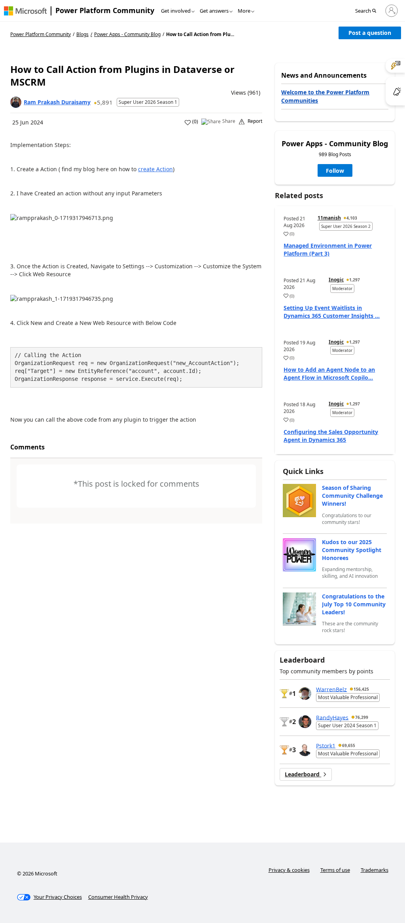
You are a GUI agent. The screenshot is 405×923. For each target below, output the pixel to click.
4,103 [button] (351, 218)
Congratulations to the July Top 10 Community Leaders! (354, 604)
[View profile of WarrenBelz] (305, 693)
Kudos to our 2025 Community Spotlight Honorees (351, 550)
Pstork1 (325, 745)
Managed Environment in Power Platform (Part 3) (328, 249)
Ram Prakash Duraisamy (57, 102)
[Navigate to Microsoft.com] (25, 10)
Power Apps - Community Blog (127, 34)
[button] (368, 11)
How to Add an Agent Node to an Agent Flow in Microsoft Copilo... (329, 373)
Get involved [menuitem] (176, 10)
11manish (329, 217)
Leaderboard (303, 774)
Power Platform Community (104, 10)
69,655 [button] (348, 745)
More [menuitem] (244, 10)
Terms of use (335, 869)
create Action (155, 169)
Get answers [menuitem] (214, 10)
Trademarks (374, 869)
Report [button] (255, 121)
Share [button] (228, 121)
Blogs (82, 34)
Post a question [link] (369, 32)
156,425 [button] (361, 689)
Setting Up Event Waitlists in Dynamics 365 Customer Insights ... (332, 311)
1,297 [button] (354, 280)
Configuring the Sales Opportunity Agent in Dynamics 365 (331, 435)
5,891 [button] (105, 102)
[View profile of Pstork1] (305, 749)
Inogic (336, 279)
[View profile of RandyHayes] (305, 721)
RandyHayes (332, 717)
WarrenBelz (331, 689)
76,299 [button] (361, 717)
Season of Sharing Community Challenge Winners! (352, 495)
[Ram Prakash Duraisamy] (15, 102)
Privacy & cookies (289, 869)
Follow (335, 170)
